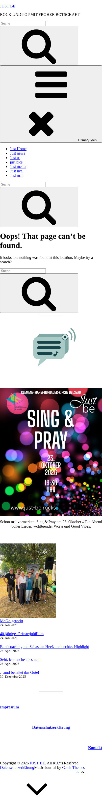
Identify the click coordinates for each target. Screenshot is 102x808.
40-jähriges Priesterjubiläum (22, 634)
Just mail (17, 175)
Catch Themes (73, 767)
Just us (15, 158)
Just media (18, 166)
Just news (17, 153)
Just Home (18, 149)
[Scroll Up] (37, 806)
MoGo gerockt (11, 621)
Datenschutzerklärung (17, 767)
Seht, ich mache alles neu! (20, 659)
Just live (16, 171)
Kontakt (95, 748)
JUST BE (7, 6)
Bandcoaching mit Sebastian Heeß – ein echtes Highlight (44, 647)
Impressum (9, 707)
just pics (16, 162)
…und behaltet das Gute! (19, 672)
